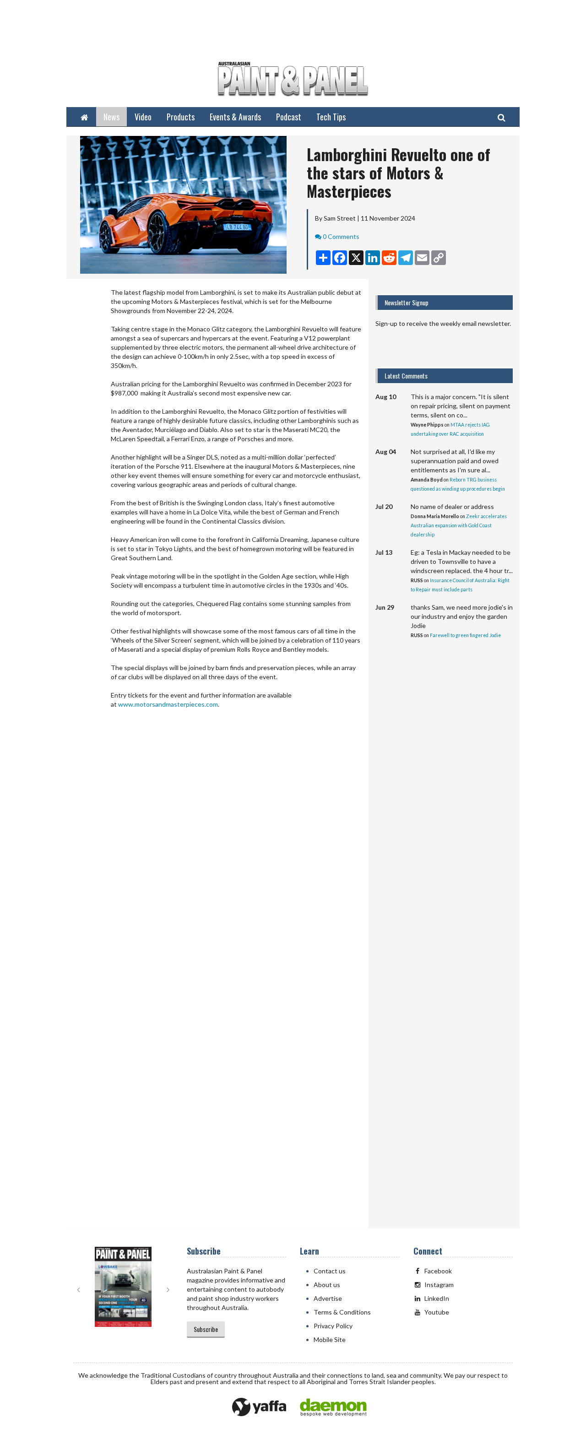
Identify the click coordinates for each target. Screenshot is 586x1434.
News (111, 117)
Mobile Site (330, 1339)
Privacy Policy (333, 1326)
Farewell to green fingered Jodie (465, 635)
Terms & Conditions (342, 1312)
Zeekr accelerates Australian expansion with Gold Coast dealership (459, 525)
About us (327, 1284)
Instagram (439, 1284)
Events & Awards (235, 117)
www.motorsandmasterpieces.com (168, 704)
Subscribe (206, 1329)
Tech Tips (331, 117)
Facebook (438, 1271)
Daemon (333, 1407)
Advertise (328, 1298)
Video (143, 117)
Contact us (330, 1271)
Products (181, 117)
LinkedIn (436, 1298)
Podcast (288, 117)
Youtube (436, 1312)
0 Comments (341, 236)
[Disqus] (217, 858)
